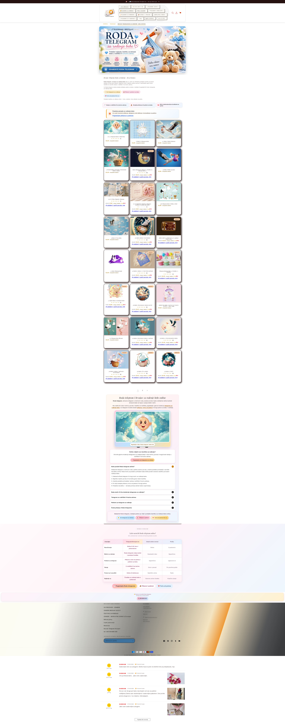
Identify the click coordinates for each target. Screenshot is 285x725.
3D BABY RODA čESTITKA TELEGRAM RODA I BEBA (116, 170)
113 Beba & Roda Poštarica (168, 141)
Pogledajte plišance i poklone (123, 115)
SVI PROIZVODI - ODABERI (112, 607)
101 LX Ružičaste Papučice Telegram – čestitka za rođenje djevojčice (142, 204)
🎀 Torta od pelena (164, 586)
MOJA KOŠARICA (146, 606)
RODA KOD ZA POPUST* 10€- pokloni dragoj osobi (168, 239)
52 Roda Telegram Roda (116, 271)
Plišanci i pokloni (143, 517)
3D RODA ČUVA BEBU (142, 371)
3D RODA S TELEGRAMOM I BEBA (169, 338)
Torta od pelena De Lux (159, 517)
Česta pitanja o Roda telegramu (121, 508)
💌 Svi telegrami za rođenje (112, 92)
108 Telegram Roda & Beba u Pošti (168, 203)
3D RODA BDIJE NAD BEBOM (142, 238)
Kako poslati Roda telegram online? (123, 466)
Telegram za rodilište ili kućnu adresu (123, 497)
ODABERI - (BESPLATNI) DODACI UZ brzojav (117, 616)
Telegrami (112, 24)
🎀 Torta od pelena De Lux (112, 95)
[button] (125, 7)
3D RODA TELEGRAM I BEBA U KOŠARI (142, 338)
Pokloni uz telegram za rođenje (121, 502)
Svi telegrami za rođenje (126, 517)
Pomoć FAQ (145, 613)
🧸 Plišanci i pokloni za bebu (131, 92)
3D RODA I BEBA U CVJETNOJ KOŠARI (142, 271)
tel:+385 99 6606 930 (110, 631)
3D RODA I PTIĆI (168, 371)
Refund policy (108, 619)
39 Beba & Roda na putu (169, 169)
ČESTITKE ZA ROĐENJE (111, 613)
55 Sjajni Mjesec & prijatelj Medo (116, 300)
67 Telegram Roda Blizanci (116, 338)
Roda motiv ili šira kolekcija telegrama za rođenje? (128, 492)
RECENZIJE (145, 619)
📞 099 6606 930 (142, 598)
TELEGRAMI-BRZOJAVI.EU (134, 655)
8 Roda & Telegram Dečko (142, 141)
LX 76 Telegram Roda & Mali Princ (116, 136)
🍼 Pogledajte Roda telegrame (124, 586)
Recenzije (107, 625)
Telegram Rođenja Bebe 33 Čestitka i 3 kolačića (168, 272)
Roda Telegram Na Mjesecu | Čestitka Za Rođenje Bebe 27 (142, 170)
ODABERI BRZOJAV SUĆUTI (112, 610)
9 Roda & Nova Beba (116, 238)
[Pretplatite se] (133, 641)
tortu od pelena (147, 407)
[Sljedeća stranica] (147, 390)
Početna (105, 24)
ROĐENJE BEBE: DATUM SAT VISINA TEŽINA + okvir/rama (168, 306)
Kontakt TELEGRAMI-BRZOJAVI (151, 617)
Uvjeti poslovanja (109, 622)
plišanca (139, 407)
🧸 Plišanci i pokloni (147, 586)
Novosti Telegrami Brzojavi (112, 628)
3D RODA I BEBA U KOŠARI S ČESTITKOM (116, 372)
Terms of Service (148, 611)
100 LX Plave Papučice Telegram (116, 199)
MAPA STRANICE (146, 621)
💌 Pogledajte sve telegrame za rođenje (142, 460)
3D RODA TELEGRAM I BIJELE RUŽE (142, 305)
